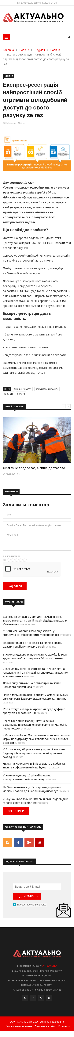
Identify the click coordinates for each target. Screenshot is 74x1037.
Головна (8, 50)
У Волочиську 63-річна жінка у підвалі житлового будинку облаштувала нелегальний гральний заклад (35, 753)
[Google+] (41, 999)
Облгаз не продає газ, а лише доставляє (34, 468)
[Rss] (25, 999)
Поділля (40, 50)
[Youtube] (49, 999)
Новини (24, 50)
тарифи (8, 393)
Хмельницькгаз (22, 389)
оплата (21, 393)
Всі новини (16, 811)
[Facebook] (33, 999)
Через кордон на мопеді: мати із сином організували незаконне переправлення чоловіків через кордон (35, 724)
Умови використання (19, 1026)
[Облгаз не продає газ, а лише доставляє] (37, 440)
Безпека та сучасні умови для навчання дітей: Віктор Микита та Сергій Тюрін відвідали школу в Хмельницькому (35, 620)
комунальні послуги (47, 389)
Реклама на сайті (45, 1026)
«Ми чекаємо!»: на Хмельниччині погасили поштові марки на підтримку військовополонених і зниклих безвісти (36, 738)
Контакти (64, 1026)
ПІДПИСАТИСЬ (27, 896)
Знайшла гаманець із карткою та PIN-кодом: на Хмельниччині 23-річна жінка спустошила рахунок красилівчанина (35, 672)
